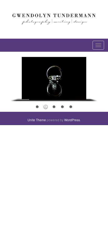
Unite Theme (37, 120)
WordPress (72, 120)
